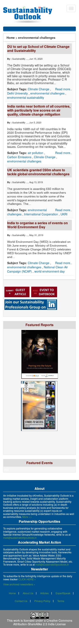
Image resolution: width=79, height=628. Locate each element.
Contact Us (21, 601)
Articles (44, 593)
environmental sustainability (25, 97)
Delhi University (18, 93)
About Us (28, 593)
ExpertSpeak (63, 593)
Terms (60, 601)
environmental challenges (47, 93)
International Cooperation (41, 214)
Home (11, 37)
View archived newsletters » (19, 584)
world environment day (49, 271)
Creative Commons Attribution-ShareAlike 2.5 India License (42, 622)
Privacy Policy (42, 601)
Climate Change (39, 89)
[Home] (29, 14)
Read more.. (63, 89)
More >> (27, 517)
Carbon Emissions (19, 157)
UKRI (63, 214)
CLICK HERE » (27, 579)
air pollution (36, 153)
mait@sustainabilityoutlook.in (20, 537)
